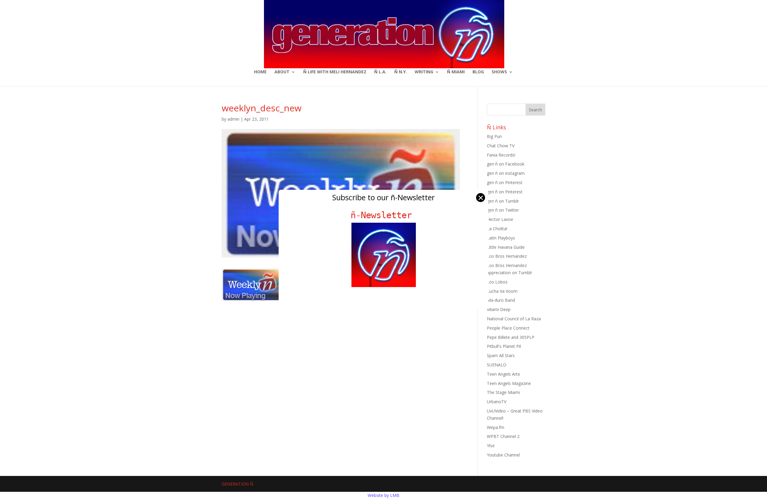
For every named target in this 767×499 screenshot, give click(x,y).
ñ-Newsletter (384, 215)
